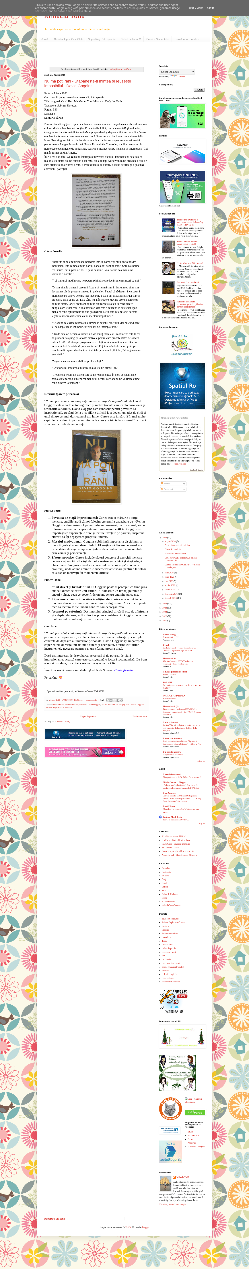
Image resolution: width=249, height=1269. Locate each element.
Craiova (165, 926)
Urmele (166, 645)
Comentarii (168, 489)
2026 (164, 537)
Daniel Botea (169, 806)
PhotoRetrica (193, 1135)
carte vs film (167, 944)
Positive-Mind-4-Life (172, 817)
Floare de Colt (169, 658)
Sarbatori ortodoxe (170, 933)
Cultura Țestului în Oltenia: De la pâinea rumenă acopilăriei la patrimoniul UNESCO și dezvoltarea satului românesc (182, 798)
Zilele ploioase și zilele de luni (177, 545)
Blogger (145, 1227)
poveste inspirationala (55, 707)
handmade (166, 959)
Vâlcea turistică (168, 901)
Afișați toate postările (120, 69)
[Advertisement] (87, 53)
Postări (166, 483)
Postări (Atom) (63, 721)
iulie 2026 (169, 572)
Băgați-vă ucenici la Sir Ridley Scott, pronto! (182, 777)
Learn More (196, 8)
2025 (164, 603)
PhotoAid (192, 1143)
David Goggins (94, 704)
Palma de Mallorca (170, 894)
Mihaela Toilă (182, 1177)
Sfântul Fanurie (169, 674)
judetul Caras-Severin (171, 905)
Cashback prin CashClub (68, 39)
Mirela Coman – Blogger (174, 782)
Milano (165, 890)
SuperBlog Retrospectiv (101, 39)
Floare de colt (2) (170, 706)
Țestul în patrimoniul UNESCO (176, 820)
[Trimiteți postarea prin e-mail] (101, 700)
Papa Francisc (180, 464)
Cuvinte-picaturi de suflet (175, 671)
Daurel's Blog (169, 634)
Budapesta (166, 872)
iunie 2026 (170, 577)
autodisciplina (58, 704)
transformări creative (171, 981)
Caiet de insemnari (171, 774)
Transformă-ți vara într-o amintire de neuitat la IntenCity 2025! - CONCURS (190, 222)
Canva (190, 1139)
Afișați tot (201, 761)
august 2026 (170, 541)
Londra (165, 887)
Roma (164, 898)
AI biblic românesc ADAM (174, 836)
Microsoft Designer (196, 1146)
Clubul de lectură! (131, 39)
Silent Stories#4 (169, 698)
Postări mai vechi (140, 716)
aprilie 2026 (170, 585)
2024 (164, 608)
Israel (164, 883)
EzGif (190, 1132)
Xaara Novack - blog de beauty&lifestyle (179, 855)
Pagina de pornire (88, 716)
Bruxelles (166, 868)
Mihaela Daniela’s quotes (174, 417)
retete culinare (168, 978)
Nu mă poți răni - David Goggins (130, 704)
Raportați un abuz (54, 1218)
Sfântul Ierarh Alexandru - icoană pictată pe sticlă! (188, 242)
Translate (181, 76)
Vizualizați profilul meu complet (172, 1204)
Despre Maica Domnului (173, 755)
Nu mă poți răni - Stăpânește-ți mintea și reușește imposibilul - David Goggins (87, 83)
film (163, 955)
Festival (165, 930)
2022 (164, 616)
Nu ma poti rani (108, 704)
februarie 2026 (171, 594)
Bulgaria (165, 875)
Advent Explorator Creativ (173, 922)
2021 (164, 620)
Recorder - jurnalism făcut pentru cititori (179, 851)
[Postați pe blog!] (111, 700)
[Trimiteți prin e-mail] (108, 700)
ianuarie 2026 (171, 598)
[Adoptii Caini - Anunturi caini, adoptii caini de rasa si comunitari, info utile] (195, 1102)
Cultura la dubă (170, 722)
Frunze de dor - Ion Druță (188, 282)
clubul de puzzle (169, 948)
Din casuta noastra (172, 752)
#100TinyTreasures (170, 918)
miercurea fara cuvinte (171, 963)
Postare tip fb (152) (171, 637)
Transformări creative (186, 39)
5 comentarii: (91, 700)
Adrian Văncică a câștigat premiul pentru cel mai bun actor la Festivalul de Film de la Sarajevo (181, 728)
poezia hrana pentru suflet (173, 967)
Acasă (44, 39)
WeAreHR (168, 682)
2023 (164, 612)
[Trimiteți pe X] (114, 700)
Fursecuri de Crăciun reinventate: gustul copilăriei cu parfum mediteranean (190, 304)
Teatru (164, 941)
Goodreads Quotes (196, 470)
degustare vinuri (169, 952)
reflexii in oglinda (169, 974)
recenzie (68, 707)
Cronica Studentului (157, 39)
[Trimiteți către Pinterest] (121, 700)
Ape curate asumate (172, 738)
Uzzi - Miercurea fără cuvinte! (190, 263)
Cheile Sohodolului (173, 549)
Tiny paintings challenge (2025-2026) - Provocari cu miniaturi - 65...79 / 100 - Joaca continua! (182, 712)
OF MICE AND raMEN (174, 695)
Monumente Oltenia (170, 847)
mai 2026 (169, 581)
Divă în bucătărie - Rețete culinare (176, 840)
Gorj (164, 879)
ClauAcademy (169, 793)
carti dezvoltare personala (76, 704)
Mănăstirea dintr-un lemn (175, 553)
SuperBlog (166, 937)
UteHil (128, 1227)
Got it (211, 8)
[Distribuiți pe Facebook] (118, 700)
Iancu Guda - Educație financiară (176, 844)
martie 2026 (170, 589)
